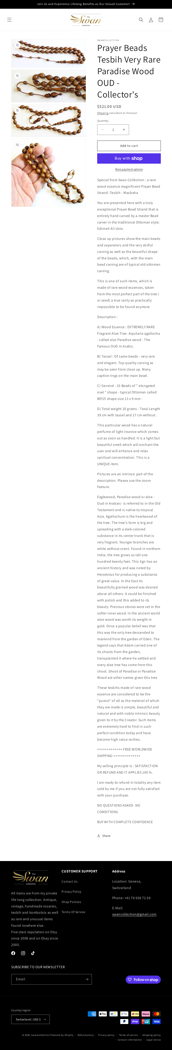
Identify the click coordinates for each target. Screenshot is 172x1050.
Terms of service (128, 1035)
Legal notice (153, 1039)
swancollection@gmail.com (134, 914)
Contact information (130, 1039)
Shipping (103, 113)
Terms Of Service (73, 912)
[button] (9, 20)
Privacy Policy (71, 891)
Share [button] (106, 836)
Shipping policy (151, 1035)
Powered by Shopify (61, 1035)
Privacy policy (106, 1035)
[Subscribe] (87, 979)
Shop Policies (71, 902)
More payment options (129, 169)
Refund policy (86, 1035)
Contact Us (69, 881)
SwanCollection (40, 1035)
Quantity (102, 121)
